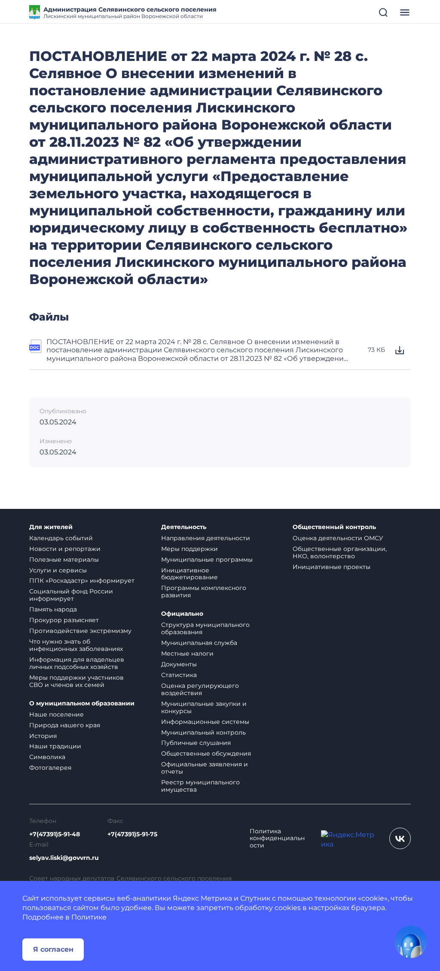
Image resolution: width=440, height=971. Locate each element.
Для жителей (51, 527)
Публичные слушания (196, 743)
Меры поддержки (189, 549)
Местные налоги (187, 653)
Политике (89, 917)
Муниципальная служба (199, 643)
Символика (47, 757)
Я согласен (53, 949)
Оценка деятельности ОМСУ (338, 538)
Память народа (53, 609)
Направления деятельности (205, 538)
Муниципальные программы (207, 559)
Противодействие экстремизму (80, 631)
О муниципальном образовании (81, 703)
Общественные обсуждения (206, 753)
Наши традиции (55, 746)
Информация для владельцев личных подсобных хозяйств (76, 663)
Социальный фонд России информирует (71, 594)
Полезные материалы (64, 559)
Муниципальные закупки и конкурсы (204, 707)
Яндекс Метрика (202, 898)
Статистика (179, 675)
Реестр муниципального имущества (200, 785)
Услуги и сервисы (58, 570)
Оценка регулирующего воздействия (200, 689)
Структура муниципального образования (205, 628)
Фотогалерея (50, 767)
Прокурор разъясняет (64, 620)
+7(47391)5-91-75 (132, 834)
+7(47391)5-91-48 (54, 834)
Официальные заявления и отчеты (204, 767)
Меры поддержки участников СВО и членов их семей (76, 681)
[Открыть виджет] (410, 942)
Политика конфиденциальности (277, 839)
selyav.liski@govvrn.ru (64, 858)
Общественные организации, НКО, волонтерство (340, 552)
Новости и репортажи (65, 549)
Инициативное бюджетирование (189, 573)
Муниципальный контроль (203, 732)
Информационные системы (205, 722)
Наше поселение (56, 714)
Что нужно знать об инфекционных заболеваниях (76, 645)
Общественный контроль (334, 527)
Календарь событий (61, 538)
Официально (182, 613)
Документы (179, 664)
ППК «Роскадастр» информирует (81, 580)
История (43, 736)
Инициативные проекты (331, 567)
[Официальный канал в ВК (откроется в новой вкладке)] (400, 838)
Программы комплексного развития (203, 591)
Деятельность (183, 527)
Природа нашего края (64, 725)
